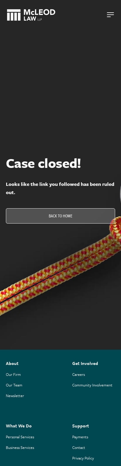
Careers (78, 374)
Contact (78, 447)
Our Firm (13, 374)
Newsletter (15, 396)
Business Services (20, 447)
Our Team (14, 385)
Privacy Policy (83, 458)
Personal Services (20, 437)
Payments (80, 437)
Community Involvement (92, 385)
